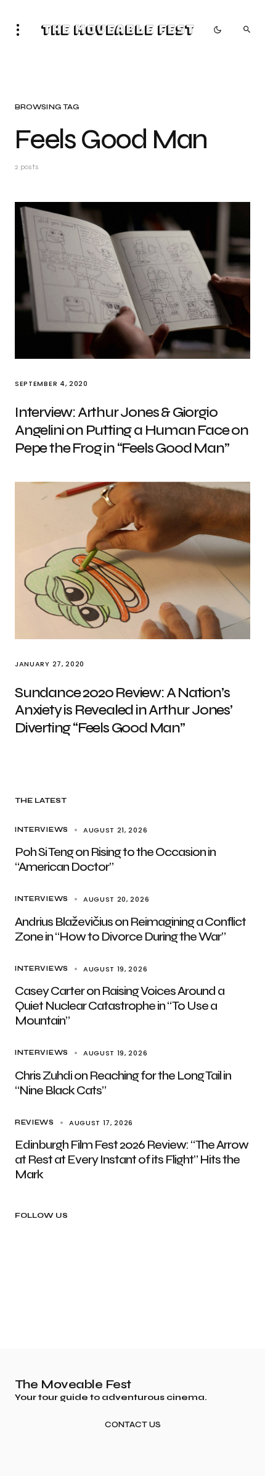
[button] (21, 29)
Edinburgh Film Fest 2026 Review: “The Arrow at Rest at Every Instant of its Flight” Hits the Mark (131, 1159)
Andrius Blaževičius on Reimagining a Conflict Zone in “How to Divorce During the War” (130, 929)
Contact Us (133, 1425)
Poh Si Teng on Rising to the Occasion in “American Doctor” (115, 859)
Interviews (41, 830)
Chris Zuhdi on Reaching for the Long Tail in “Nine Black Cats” (123, 1083)
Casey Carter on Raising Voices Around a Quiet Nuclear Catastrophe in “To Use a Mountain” (119, 1005)
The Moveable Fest (117, 30)
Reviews (34, 1122)
